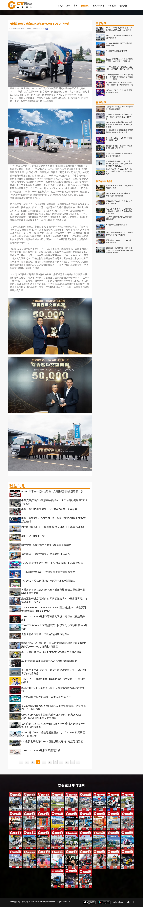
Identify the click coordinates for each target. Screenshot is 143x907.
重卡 (68, 6)
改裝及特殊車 (99, 6)
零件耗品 (112, 6)
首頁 (60, 6)
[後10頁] (78, 762)
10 (72, 762)
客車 (76, 6)
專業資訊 (123, 6)
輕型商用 (85, 6)
